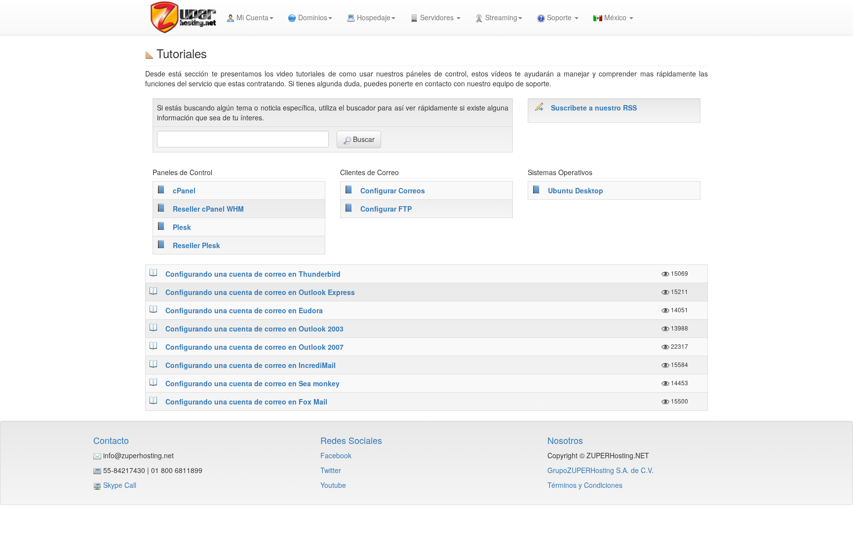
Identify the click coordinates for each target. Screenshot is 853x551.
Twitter (330, 470)
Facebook (335, 455)
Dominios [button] (311, 17)
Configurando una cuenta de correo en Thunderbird (253, 274)
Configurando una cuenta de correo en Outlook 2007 (254, 347)
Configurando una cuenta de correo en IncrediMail (250, 365)
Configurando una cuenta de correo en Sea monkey (252, 383)
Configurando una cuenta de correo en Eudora (244, 310)
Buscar (363, 139)
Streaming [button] (500, 17)
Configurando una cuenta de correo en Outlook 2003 (254, 328)
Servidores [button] (437, 17)
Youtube (333, 485)
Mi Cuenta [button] (251, 17)
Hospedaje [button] (372, 17)
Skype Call (119, 485)
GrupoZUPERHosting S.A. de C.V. (600, 470)
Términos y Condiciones (584, 485)
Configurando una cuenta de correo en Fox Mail (246, 401)
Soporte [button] (559, 17)
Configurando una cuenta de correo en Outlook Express (260, 292)
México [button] (615, 17)
